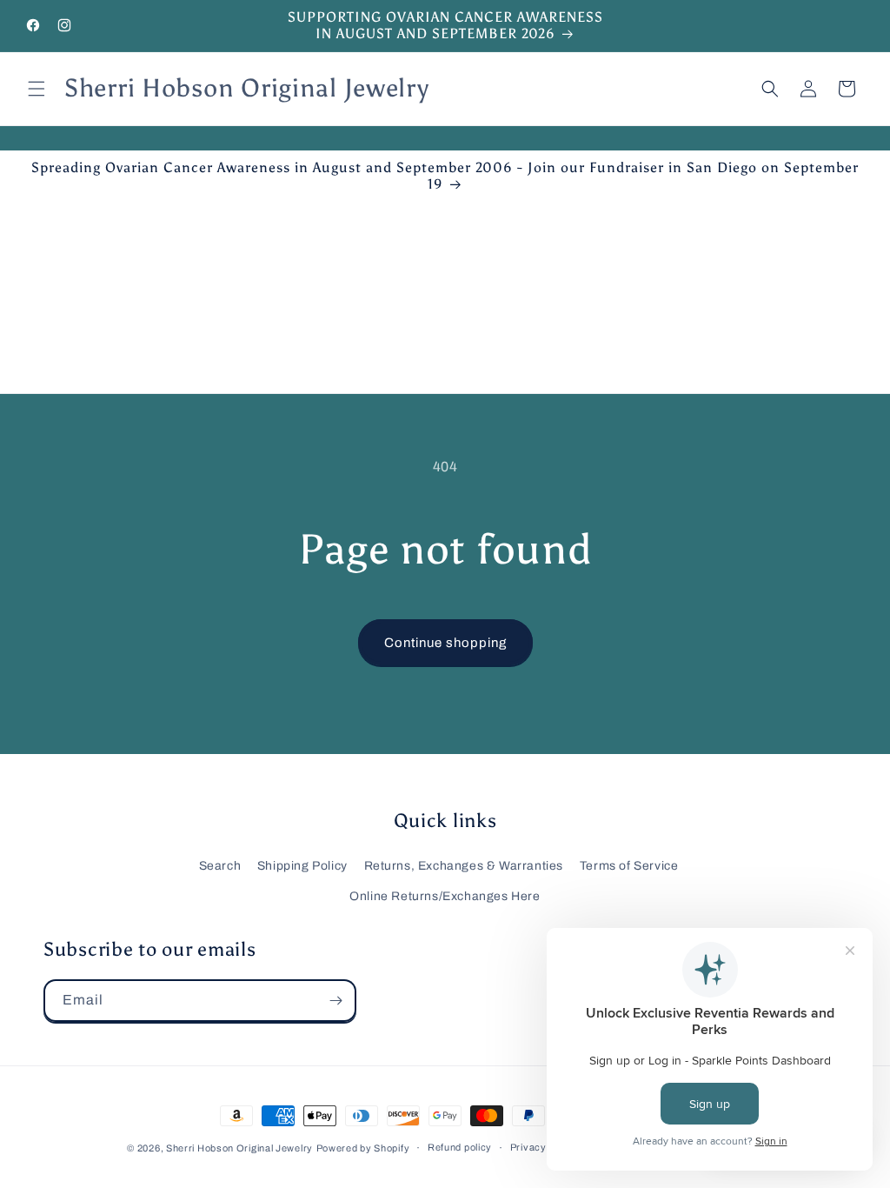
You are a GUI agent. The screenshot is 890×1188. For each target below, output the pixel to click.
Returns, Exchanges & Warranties (464, 865)
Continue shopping (445, 643)
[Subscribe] (335, 1000)
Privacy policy (543, 1147)
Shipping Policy (302, 865)
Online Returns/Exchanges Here (444, 896)
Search (220, 865)
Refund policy (460, 1147)
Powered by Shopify (363, 1148)
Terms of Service (629, 865)
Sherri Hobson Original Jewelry (239, 1148)
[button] (36, 89)
